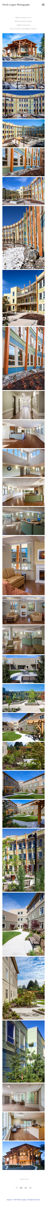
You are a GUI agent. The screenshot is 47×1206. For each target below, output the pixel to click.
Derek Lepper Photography (16, 4)
